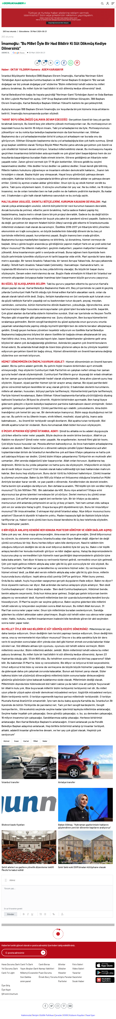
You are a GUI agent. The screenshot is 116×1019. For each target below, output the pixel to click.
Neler (45, 738)
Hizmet (6, 738)
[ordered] (41, 912)
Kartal (26, 738)
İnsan (16, 738)
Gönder (10, 911)
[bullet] (45, 912)
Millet (35, 738)
